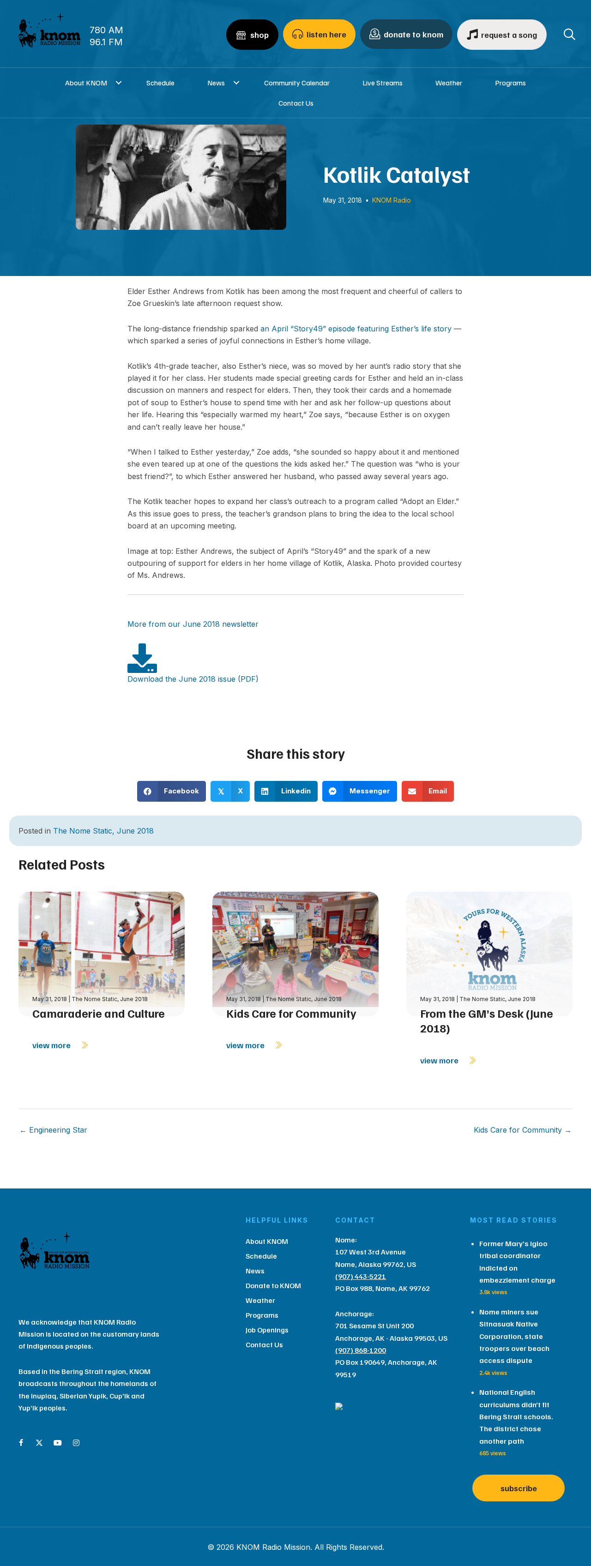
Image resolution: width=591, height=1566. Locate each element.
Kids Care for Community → (523, 1130)
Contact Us (296, 103)
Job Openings (267, 1329)
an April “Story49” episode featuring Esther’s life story (356, 328)
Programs (510, 82)
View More (52, 1045)
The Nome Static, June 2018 (103, 830)
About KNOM (86, 82)
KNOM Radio (391, 200)
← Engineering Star (53, 1130)
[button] (118, 82)
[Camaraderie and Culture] (101, 953)
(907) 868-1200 (360, 1350)
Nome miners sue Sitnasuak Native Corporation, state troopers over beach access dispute (514, 1336)
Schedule (160, 82)
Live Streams (382, 82)
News (216, 82)
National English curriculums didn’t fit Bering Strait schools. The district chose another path (516, 1416)
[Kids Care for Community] (295, 953)
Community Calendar (297, 82)
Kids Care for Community (291, 1013)
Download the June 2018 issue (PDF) (193, 679)
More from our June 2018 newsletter (193, 624)
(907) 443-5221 (360, 1276)
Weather (448, 82)
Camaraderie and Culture (98, 1013)
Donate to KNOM (273, 1285)
